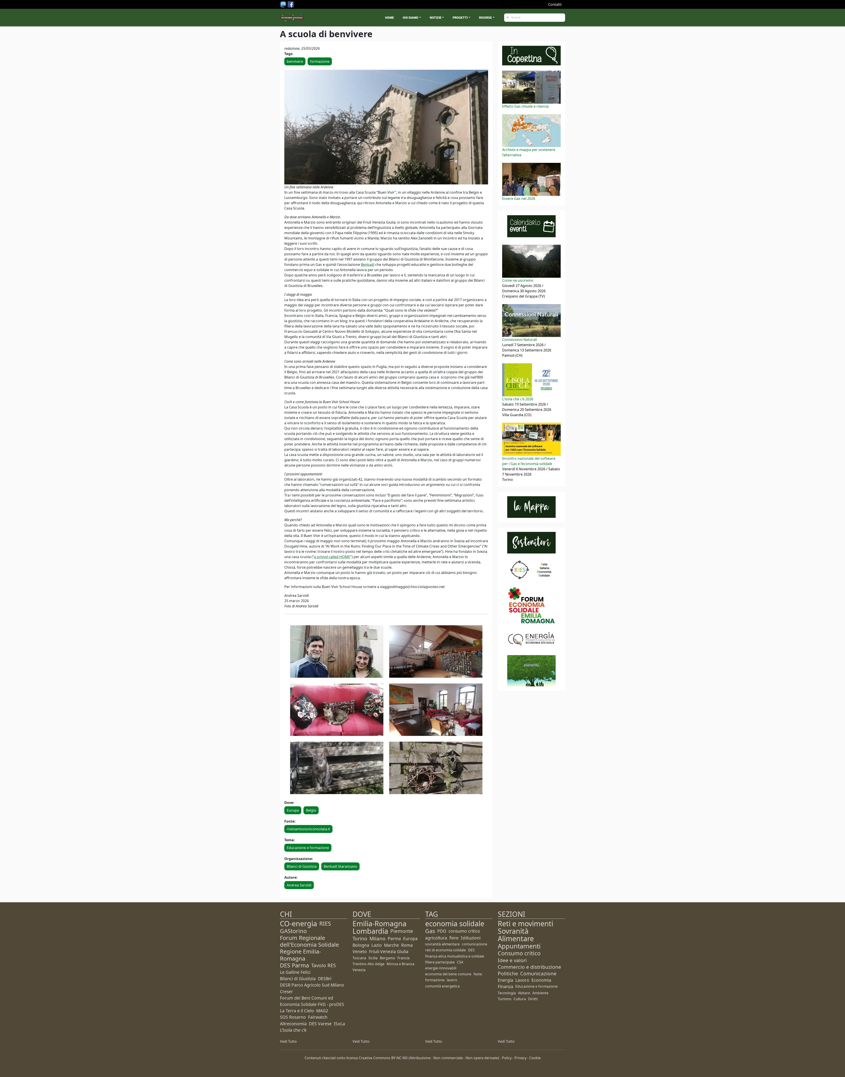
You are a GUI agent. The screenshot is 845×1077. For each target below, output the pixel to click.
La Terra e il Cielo (297, 1011)
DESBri (324, 978)
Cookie (535, 1057)
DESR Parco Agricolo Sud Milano (312, 985)
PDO (441, 931)
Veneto (360, 951)
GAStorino (293, 931)
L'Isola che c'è (293, 1030)
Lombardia (370, 931)
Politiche (508, 973)
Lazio (376, 945)
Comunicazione (538, 973)
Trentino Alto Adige (368, 963)
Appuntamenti (519, 946)
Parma (394, 938)
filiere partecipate (440, 962)
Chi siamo (410, 17)
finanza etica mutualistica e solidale (454, 956)
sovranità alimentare (442, 944)
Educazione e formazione (308, 847)
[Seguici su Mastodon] (283, 4)
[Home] (292, 17)
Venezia (359, 969)
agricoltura (436, 938)
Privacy (520, 1057)
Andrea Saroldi (299, 885)
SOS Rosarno (293, 1017)
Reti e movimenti (525, 923)
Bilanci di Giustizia (302, 866)
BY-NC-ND (399, 1057)
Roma (407, 945)
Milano (377, 938)
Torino (360, 938)
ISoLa (339, 1024)
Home (389, 17)
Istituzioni (471, 938)
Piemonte (401, 931)
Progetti (460, 17)
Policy (507, 1057)
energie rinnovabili (440, 968)
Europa (293, 810)
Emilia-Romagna (379, 923)
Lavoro (522, 980)
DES (471, 950)
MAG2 (322, 1011)
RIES (325, 923)
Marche (391, 945)
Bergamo (387, 958)
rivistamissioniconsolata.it (308, 829)
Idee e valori (512, 960)
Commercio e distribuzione (529, 966)
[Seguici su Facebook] (290, 4)
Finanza (505, 986)
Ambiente (540, 993)
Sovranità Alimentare (516, 934)
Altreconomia (293, 1024)
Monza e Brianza (400, 963)
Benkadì (367, 264)
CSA (460, 962)
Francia (403, 958)
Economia (541, 980)
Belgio (311, 810)
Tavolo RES (323, 965)
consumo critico (464, 931)
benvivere (295, 61)
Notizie (435, 17)
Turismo (504, 998)
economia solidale (454, 923)
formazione (319, 61)
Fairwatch (317, 1017)
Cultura (520, 998)
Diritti (533, 998)
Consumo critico (519, 953)
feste (478, 974)
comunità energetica (442, 986)
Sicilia (373, 958)
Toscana (359, 958)
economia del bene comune (448, 974)
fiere (454, 938)
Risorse (485, 17)
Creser (286, 991)
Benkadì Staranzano (340, 866)
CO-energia (298, 923)
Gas (430, 931)
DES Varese (320, 1024)
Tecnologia (507, 993)
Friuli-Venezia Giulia (388, 951)
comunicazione (474, 944)
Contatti (555, 4)
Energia (505, 980)
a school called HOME (332, 556)
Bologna (361, 945)
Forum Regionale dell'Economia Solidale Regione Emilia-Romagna (309, 948)
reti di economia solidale (445, 950)
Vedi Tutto (288, 1041)
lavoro (452, 980)
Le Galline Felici (295, 972)
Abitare (524, 993)
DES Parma (294, 965)
